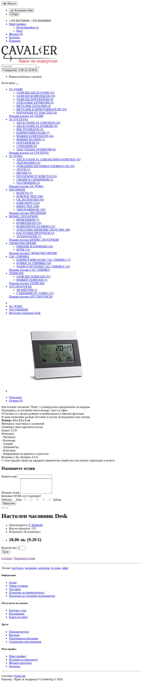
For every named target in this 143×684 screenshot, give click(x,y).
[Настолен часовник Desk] (55, 391)
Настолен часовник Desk (25, 313)
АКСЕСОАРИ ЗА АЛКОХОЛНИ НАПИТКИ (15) (48, 159)
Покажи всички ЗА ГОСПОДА (29, 152)
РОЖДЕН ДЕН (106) (29, 196)
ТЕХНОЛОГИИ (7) (28, 236)
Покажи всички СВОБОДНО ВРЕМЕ (33, 253)
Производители (19, 631)
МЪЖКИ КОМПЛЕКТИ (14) (34, 136)
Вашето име (9, 476)
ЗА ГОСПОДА (18, 119)
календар (44, 568)
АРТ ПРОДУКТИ (20, 286)
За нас (13, 582)
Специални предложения (25, 641)
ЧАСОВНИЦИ (18, 309)
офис (65, 568)
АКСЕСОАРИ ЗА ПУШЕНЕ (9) (36, 126)
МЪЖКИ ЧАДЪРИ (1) (30, 139)
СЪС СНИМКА (19, 256)
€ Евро (14, 14)
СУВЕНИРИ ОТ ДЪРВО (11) (35, 293)
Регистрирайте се (27, 27)
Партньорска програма (23, 638)
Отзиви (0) (16, 400)
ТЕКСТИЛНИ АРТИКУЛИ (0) (36, 149)
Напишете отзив (24, 558)
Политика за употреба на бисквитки (32, 595)
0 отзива (6, 558)
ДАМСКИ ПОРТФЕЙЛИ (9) (34, 99)
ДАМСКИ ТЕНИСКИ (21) (33, 276)
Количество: (9, 547)
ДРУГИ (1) (23, 169)
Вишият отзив (10, 492)
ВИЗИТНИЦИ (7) (27, 219)
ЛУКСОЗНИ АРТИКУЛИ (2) (35, 102)
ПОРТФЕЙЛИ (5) (27, 142)
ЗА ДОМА (16, 156)
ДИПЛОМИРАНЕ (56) (30, 209)
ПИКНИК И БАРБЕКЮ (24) (34, 246)
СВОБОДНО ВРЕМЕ (22, 243)
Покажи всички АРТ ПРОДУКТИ (31, 296)
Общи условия (18, 585)
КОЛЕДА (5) (24, 192)
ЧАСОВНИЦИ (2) (28, 182)
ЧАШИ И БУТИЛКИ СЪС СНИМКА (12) (43, 266)
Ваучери (14, 635)
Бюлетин (14, 666)
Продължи (9, 503)
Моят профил (17, 656)
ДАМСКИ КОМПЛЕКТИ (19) (35, 96)
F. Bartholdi (36, 525)
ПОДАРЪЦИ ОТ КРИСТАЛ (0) (36, 176)
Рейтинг (6, 499)
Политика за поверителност (27, 592)
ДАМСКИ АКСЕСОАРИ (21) (35, 92)
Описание (15, 397)
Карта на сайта (18, 617)
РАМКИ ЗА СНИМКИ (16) (33, 263)
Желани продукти (20, 662)
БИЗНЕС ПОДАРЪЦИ (23, 216)
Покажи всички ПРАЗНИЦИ (27, 213)
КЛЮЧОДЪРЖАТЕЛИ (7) (33, 132)
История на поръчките (23, 659)
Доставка (15, 589)
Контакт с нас (17, 610)
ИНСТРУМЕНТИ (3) (29, 129)
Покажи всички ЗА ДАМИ (26, 116)
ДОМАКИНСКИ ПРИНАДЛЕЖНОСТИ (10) (45, 166)
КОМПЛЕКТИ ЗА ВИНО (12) (35, 226)
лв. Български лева (21, 10)
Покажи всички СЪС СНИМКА (29, 269)
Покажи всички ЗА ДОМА (26, 186)
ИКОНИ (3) (23, 172)
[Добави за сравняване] (6, 507)
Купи (5, 551)
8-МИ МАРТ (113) (28, 203)
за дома (56, 568)
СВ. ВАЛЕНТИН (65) (30, 199)
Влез (19, 30)
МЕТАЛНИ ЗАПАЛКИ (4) (33, 106)
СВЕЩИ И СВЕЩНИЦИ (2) (34, 179)
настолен (17, 568)
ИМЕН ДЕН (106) (27, 206)
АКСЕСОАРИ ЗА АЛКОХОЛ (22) (38, 122)
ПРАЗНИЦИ (17, 189)
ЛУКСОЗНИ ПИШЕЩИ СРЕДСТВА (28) (43, 229)
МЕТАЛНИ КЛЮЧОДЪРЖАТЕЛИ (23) (41, 109)
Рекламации (16, 613)
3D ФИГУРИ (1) (26, 289)
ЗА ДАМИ (16, 89)
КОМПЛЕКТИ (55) (28, 223)
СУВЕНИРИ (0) (26, 146)
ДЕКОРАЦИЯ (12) (28, 162)
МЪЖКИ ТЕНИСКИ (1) (31, 279)
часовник (31, 568)
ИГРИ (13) (23, 249)
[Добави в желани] (2, 507)
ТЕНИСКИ (16, 273)
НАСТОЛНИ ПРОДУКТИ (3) (35, 233)
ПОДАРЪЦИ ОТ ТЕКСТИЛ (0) (36, 112)
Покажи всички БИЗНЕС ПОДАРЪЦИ (34, 239)
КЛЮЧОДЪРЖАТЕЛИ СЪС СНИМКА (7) (43, 259)
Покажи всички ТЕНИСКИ (26, 283)
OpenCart (19, 675)
